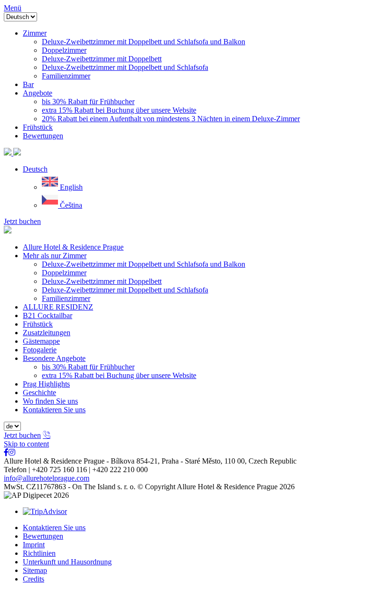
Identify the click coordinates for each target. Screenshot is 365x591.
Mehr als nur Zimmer (54, 256)
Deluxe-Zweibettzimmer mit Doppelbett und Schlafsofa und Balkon (143, 264)
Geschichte (39, 392)
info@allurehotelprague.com (46, 478)
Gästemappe (41, 341)
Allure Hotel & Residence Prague (73, 247)
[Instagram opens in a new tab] (12, 452)
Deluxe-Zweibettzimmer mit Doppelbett (102, 281)
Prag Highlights (46, 384)
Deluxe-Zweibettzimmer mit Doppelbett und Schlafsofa (125, 290)
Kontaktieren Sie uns (54, 410)
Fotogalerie (40, 350)
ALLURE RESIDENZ (58, 307)
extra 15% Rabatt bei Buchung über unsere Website (119, 375)
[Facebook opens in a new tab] (6, 452)
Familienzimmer (66, 298)
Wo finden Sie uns (50, 401)
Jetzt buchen (22, 221)
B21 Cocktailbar (47, 315)
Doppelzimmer (64, 273)
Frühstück (38, 324)
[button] (35, 169)
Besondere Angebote (54, 358)
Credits (33, 579)
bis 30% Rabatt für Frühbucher (88, 367)
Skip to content (26, 444)
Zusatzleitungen (46, 333)
